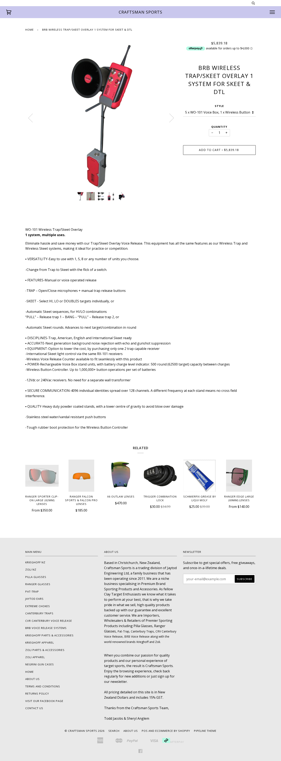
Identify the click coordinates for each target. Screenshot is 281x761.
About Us (32, 679)
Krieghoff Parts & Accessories (49, 635)
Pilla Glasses (35, 577)
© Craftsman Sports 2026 (85, 731)
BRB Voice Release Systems (46, 628)
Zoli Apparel (35, 657)
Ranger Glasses (37, 584)
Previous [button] (30, 118)
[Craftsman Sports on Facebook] (140, 751)
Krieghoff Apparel (39, 642)
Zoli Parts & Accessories (45, 650)
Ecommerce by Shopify (172, 731)
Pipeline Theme (205, 731)
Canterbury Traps (39, 613)
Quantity (219, 127)
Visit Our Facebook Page (44, 701)
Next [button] (172, 118)
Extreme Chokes (37, 606)
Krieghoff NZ (35, 562)
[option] (101, 115)
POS (145, 731)
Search (114, 731)
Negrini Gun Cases (39, 664)
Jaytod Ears (34, 599)
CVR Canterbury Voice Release (48, 621)
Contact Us (34, 708)
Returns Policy (37, 693)
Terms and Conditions (42, 686)
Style (219, 106)
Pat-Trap (32, 591)
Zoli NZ (30, 569)
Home (29, 29)
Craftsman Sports (140, 12)
